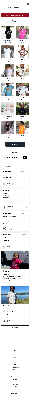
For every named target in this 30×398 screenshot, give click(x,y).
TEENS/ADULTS (15, 367)
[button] (22, 157)
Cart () (15, 352)
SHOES (15, 369)
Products (15, 350)
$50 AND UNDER (15, 379)
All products (15, 144)
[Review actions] (27, 171)
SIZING (15, 389)
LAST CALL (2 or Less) (15, 372)
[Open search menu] (25, 4)
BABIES (15, 360)
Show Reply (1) (6, 201)
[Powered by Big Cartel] (15, 394)
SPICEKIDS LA (15, 7)
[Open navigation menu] (2, 4)
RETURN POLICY (15, 384)
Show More (19, 278)
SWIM (15, 374)
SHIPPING (15, 386)
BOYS (15, 362)
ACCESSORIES (15, 357)
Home (15, 348)
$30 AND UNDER (15, 377)
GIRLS (15, 365)
